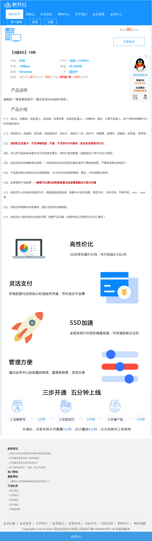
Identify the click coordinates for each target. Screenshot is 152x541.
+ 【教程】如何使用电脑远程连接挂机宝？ (28, 481)
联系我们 (58, 523)
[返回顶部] (145, 97)
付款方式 (91, 523)
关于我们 (81, 14)
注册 (51, 22)
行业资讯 (46, 14)
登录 (35, 22)
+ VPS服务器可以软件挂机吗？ (23, 462)
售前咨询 (74, 523)
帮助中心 (64, 14)
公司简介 (42, 523)
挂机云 (30, 14)
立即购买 (129, 41)
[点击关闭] (146, 56)
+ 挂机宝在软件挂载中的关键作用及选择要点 (30, 453)
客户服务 (16, 22)
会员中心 (116, 14)
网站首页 (14, 14)
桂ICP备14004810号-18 (99, 529)
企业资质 (99, 14)
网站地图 (140, 523)
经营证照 (107, 523)
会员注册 (9, 523)
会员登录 (26, 523)
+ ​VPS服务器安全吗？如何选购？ (24, 457)
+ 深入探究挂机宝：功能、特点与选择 (26, 467)
